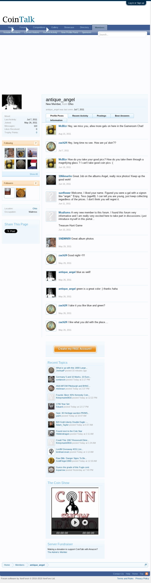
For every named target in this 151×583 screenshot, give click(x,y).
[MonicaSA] (9, 193)
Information (56, 120)
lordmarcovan (62, 452)
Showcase (69, 27)
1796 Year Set (62, 404)
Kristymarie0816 (64, 398)
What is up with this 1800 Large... (71, 368)
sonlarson (60, 379)
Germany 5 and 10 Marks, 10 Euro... (73, 377)
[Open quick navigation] (145, 565)
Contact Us (118, 574)
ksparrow (60, 470)
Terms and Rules (125, 578)
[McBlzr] (9, 164)
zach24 (63, 142)
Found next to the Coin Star (69, 431)
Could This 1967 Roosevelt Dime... (72, 440)
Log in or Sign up (136, 3)
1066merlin (65, 176)
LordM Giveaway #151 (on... (69, 449)
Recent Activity (80, 116)
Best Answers (122, 116)
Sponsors (86, 32)
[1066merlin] (21, 164)
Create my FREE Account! (75, 349)
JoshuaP (60, 370)
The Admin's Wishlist (57, 552)
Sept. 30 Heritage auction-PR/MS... (72, 413)
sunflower (65, 192)
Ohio (35, 208)
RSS (146, 573)
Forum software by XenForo (28, 578)
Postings (101, 116)
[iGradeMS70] (32, 164)
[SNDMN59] (9, 153)
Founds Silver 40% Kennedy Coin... (73, 395)
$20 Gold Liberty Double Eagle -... (72, 422)
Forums (23, 27)
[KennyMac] (32, 153)
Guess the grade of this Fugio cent (72, 467)
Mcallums (64, 212)
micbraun (60, 388)
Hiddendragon (62, 434)
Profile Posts (57, 116)
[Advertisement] (75, 65)
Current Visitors (31, 32)
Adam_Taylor (62, 425)
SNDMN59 (65, 238)
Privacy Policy (142, 578)
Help (128, 574)
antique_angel (67, 272)
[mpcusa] (21, 153)
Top (141, 574)
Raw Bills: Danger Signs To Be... (71, 458)
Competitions (39, 27)
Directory (84, 27)
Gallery (54, 27)
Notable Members (12, 32)
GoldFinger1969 (63, 461)
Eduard (59, 407)
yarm (58, 416)
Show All (34, 174)
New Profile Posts (69, 32)
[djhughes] (21, 193)
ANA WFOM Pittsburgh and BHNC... (73, 386)
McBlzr (63, 126)
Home (11, 27)
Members (99, 27)
